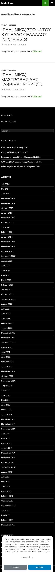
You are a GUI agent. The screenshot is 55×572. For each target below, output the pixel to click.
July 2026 (5, 184)
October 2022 (7, 294)
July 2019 (5, 433)
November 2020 (8, 371)
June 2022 (5, 313)
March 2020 (6, 409)
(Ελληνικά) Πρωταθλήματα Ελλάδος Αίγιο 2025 (20, 166)
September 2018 (8, 467)
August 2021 (6, 347)
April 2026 (5, 193)
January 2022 (6, 328)
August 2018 (6, 472)
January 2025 (6, 213)
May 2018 (5, 481)
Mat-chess (7, 3)
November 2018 (8, 457)
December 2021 (8, 333)
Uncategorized (8, 25)
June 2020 (5, 395)
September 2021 (8, 342)
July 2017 (5, 510)
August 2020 (6, 385)
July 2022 (5, 309)
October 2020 (7, 376)
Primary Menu (52, 3)
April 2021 (5, 357)
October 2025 (7, 208)
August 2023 (6, 261)
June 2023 (5, 270)
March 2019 (6, 443)
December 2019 (8, 419)
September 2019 (8, 429)
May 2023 (5, 275)
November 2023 (8, 246)
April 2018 (5, 486)
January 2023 (6, 289)
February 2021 (7, 361)
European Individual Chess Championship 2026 (20, 157)
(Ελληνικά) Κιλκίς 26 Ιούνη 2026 (14, 147)
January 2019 (6, 448)
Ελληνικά (37, 51)
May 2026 (5, 189)
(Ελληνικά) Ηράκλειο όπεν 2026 (14, 152)
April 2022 (5, 318)
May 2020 (5, 400)
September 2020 (8, 381)
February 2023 (7, 285)
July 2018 (5, 477)
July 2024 (5, 227)
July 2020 (5, 390)
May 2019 (5, 438)
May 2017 (5, 515)
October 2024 (7, 222)
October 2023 (7, 251)
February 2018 (7, 496)
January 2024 (6, 237)
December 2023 (8, 241)
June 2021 (5, 352)
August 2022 (6, 304)
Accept (39, 567)
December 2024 (8, 217)
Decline (15, 567)
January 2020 (6, 414)
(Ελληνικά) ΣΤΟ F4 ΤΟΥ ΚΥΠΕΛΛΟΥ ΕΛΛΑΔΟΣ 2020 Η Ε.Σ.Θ (26, 34)
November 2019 (8, 424)
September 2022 (8, 299)
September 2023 (8, 256)
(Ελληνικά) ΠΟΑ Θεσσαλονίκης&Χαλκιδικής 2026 (21, 162)
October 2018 (7, 462)
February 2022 (7, 323)
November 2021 (8, 337)
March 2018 (6, 491)
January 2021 (6, 366)
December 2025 (8, 198)
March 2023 (6, 280)
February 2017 (7, 520)
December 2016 (8, 525)
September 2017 (8, 505)
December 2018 (8, 453)
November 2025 (8, 203)
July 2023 (5, 265)
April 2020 (5, 405)
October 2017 (7, 501)
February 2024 (7, 232)
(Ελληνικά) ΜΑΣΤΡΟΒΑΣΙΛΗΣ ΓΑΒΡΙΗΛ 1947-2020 (21, 79)
